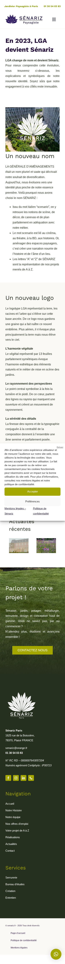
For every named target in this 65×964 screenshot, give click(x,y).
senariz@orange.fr (16, 747)
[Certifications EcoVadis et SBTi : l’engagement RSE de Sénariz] (46, 539)
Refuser (60, 447)
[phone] (31, 778)
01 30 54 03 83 (52, 6)
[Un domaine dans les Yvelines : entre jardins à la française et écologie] (19, 539)
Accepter (32, 491)
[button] (11, 545)
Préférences (32, 501)
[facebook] (8, 778)
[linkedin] (23, 778)
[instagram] (16, 778)
